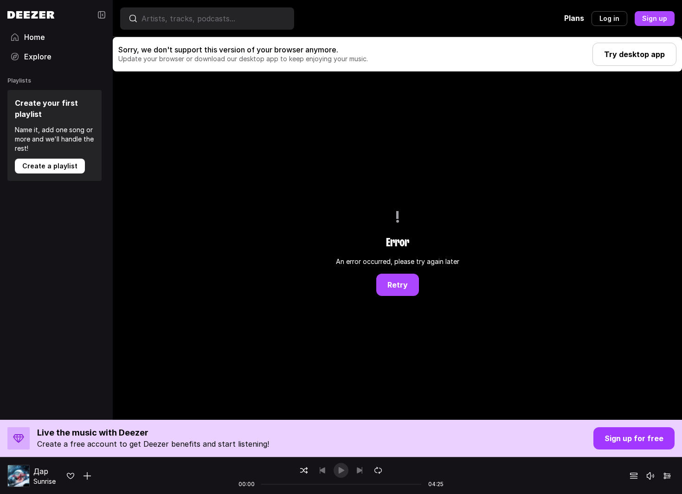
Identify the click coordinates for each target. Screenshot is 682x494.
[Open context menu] (87, 475)
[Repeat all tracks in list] (378, 470)
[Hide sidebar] (101, 14)
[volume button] (650, 475)
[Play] (341, 470)
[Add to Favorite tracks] (70, 475)
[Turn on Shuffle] (303, 470)
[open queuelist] (633, 475)
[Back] (322, 470)
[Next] (359, 470)
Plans (574, 18)
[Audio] (667, 475)
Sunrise (44, 481)
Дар (40, 471)
